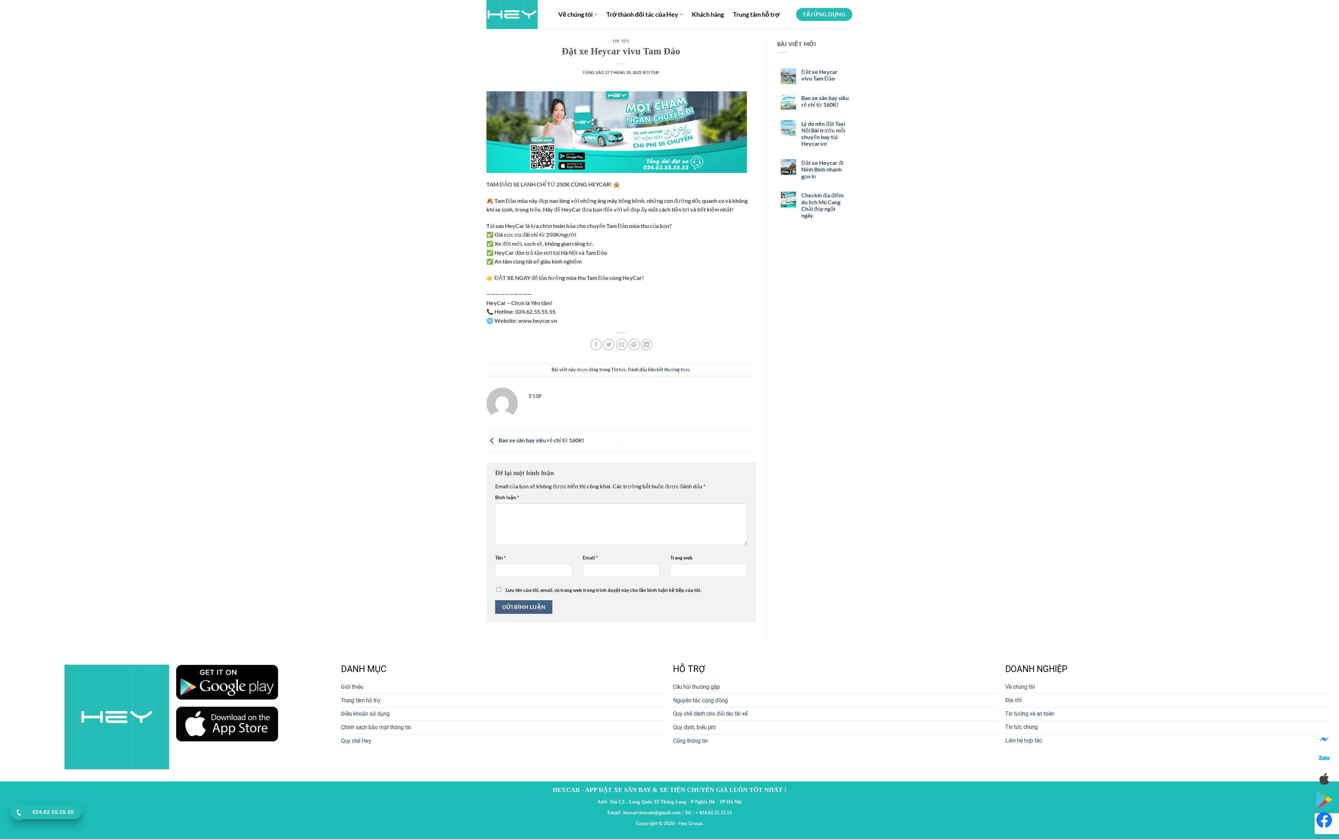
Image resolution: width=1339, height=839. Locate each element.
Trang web (681, 557)
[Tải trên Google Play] (1324, 799)
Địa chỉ (1013, 700)
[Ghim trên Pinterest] (634, 344)
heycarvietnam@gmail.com (652, 812)
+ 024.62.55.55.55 (713, 812)
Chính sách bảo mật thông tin (376, 727)
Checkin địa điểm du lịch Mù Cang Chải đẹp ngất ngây (822, 205)
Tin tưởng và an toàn (1029, 713)
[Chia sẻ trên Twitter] (608, 344)
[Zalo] (1324, 759)
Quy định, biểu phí (694, 727)
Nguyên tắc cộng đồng (700, 700)
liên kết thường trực (668, 369)
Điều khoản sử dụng (365, 713)
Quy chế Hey (356, 741)
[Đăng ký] (1324, 820)
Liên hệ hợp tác (1023, 740)
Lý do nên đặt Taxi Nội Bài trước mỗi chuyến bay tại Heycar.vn (823, 133)
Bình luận (507, 497)
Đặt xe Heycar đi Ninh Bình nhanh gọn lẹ (822, 169)
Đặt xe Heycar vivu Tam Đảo (819, 75)
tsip (655, 72)
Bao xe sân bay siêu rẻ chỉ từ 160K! (541, 440)
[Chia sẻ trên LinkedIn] (646, 344)
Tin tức (621, 41)
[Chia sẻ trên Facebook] (596, 344)
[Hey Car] (517, 14)
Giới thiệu (352, 687)
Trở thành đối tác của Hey (642, 14)
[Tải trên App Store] (1324, 779)
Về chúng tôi (575, 14)
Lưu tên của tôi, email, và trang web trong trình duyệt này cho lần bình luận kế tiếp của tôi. (603, 590)
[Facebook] (1324, 739)
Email (590, 557)
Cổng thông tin (690, 741)
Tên (500, 557)
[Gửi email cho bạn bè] (621, 344)
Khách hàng (708, 14)
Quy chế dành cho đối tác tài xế (710, 713)
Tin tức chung (1021, 727)
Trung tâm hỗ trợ (756, 14)
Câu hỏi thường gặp (696, 687)
